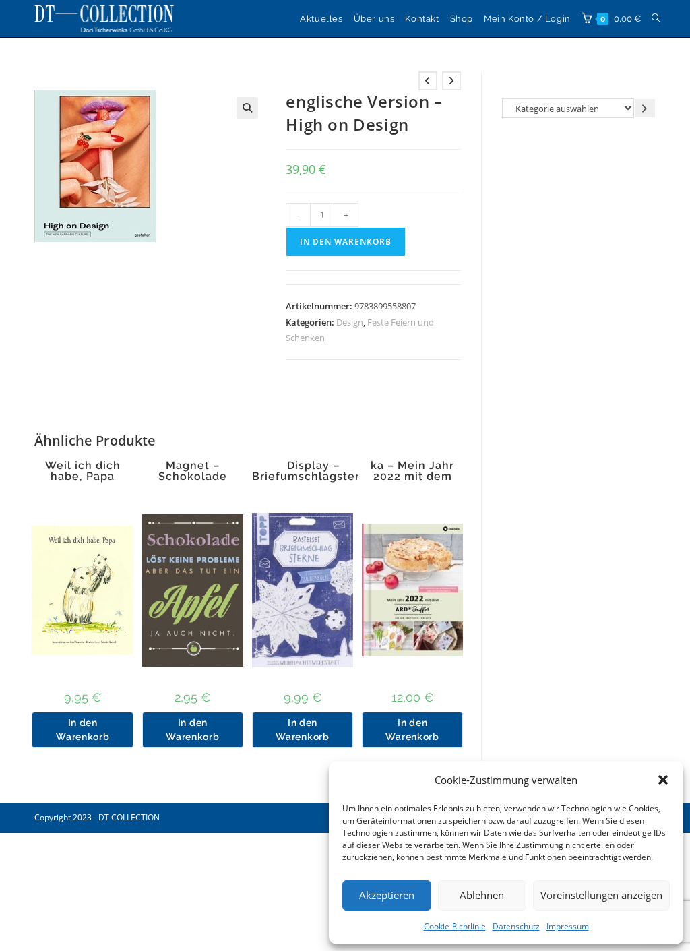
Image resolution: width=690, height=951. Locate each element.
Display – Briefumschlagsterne (313, 471)
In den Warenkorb (345, 241)
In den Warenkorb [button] (82, 729)
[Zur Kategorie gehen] (645, 108)
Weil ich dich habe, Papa (83, 471)
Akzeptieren (386, 895)
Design (349, 322)
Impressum (567, 926)
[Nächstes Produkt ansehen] (451, 80)
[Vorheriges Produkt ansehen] (427, 80)
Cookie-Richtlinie (455, 926)
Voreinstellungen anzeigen (601, 895)
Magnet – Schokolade (192, 471)
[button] (663, 780)
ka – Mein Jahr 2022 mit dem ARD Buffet (412, 476)
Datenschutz (516, 926)
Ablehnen (482, 895)
